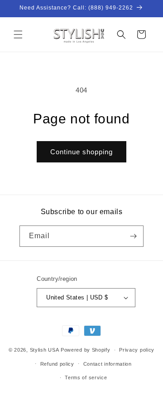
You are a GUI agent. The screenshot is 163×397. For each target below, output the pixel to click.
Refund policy (57, 364)
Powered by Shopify (85, 350)
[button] (18, 34)
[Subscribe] (133, 236)
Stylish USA (44, 350)
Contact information (107, 364)
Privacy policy (136, 350)
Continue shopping (81, 152)
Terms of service (86, 377)
